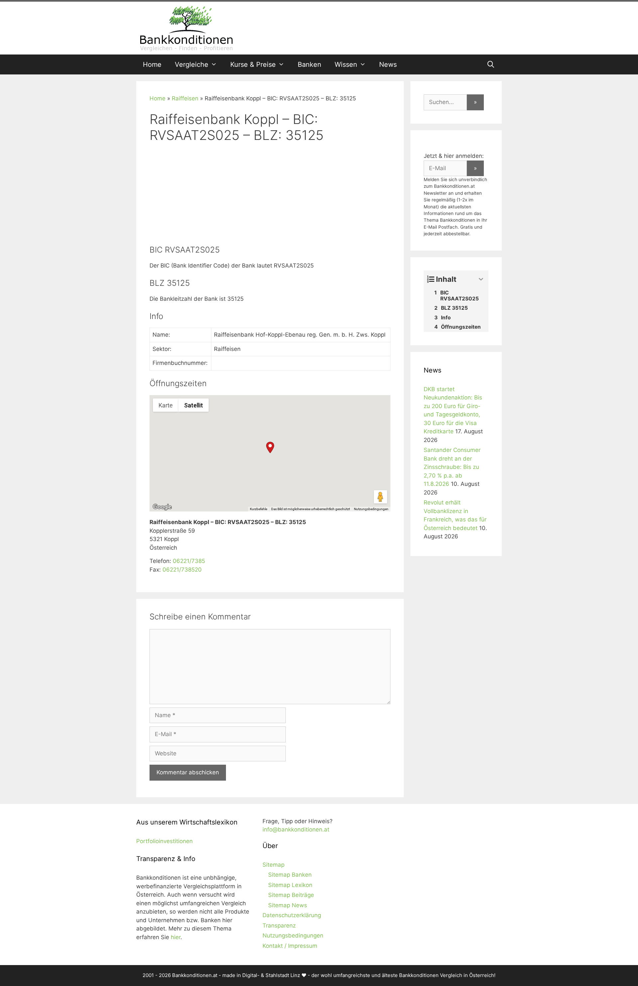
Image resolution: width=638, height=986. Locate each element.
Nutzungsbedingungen (371, 509)
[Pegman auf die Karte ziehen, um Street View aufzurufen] (380, 496)
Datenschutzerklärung (292, 915)
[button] (270, 447)
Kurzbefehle (258, 509)
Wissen (346, 64)
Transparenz (279, 925)
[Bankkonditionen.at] (186, 27)
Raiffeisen (185, 98)
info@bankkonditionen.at (296, 829)
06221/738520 (182, 569)
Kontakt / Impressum (290, 945)
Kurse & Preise (253, 64)
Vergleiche (191, 64)
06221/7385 (189, 561)
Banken (309, 64)
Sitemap (273, 864)
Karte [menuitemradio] (166, 405)
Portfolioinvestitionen (164, 841)
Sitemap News (287, 905)
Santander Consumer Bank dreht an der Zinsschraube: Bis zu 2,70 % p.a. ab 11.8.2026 (452, 467)
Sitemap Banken (290, 874)
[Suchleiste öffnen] (491, 64)
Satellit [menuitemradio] (193, 405)
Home (152, 64)
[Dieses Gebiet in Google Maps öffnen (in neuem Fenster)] (162, 507)
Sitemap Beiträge (291, 895)
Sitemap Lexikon (290, 885)
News (388, 64)
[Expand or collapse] (481, 279)
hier (175, 937)
